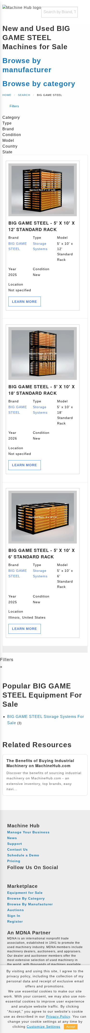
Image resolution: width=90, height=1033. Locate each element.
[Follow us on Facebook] (11, 874)
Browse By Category (26, 898)
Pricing (13, 861)
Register (15, 921)
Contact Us (17, 849)
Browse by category (38, 84)
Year (12, 272)
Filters (14, 106)
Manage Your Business (28, 832)
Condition (41, 272)
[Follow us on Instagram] (20, 874)
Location (19, 287)
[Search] (71, 12)
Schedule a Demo (23, 855)
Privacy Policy (58, 1016)
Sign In (13, 916)
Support (14, 844)
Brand (17, 243)
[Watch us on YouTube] (29, 874)
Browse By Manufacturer (30, 904)
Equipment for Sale (25, 893)
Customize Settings (43, 1026)
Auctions (15, 910)
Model (65, 248)
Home (6, 95)
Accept (70, 1026)
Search (24, 95)
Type (40, 243)
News (12, 838)
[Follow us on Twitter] (38, 874)
